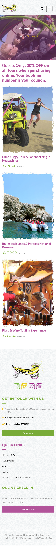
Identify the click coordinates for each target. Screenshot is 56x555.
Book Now (28, 433)
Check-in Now (28, 509)
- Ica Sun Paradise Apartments (16, 477)
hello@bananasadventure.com (19, 417)
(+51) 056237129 (17, 424)
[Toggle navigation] (49, 9)
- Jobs (5, 472)
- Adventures (8, 461)
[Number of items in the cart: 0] (41, 8)
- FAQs (5, 466)
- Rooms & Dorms (10, 455)
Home (21, 36)
